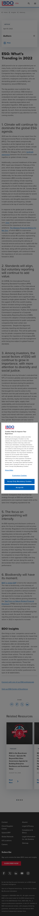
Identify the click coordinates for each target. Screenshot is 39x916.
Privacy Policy (9, 470)
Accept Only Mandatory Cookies (19, 481)
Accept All (19, 487)
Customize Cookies (19, 475)
